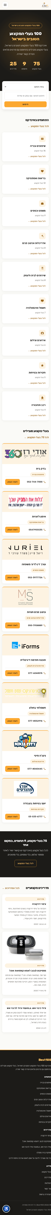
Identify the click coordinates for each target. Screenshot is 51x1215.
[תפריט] (5, 5)
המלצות (48, 1183)
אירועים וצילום (38, 761)
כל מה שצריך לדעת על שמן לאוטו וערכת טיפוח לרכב (30, 1158)
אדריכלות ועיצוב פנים (35, 618)
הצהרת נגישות (45, 1194)
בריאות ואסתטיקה (36, 522)
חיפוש (25, 104)
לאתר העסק (12, 482)
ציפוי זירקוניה (39, 904)
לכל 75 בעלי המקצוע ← (36, 437)
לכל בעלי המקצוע (25, 863)
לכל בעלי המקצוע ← (38, 126)
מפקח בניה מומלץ (44, 1152)
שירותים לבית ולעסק (35, 666)
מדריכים (47, 1177)
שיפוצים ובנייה (38, 474)
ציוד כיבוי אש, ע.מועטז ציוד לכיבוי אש (26, 1008)
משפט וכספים (38, 570)
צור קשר (47, 1188)
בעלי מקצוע (46, 1172)
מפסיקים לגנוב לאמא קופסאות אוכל (27, 970)
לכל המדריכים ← (10, 888)
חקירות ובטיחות (37, 809)
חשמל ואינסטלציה (37, 714)
